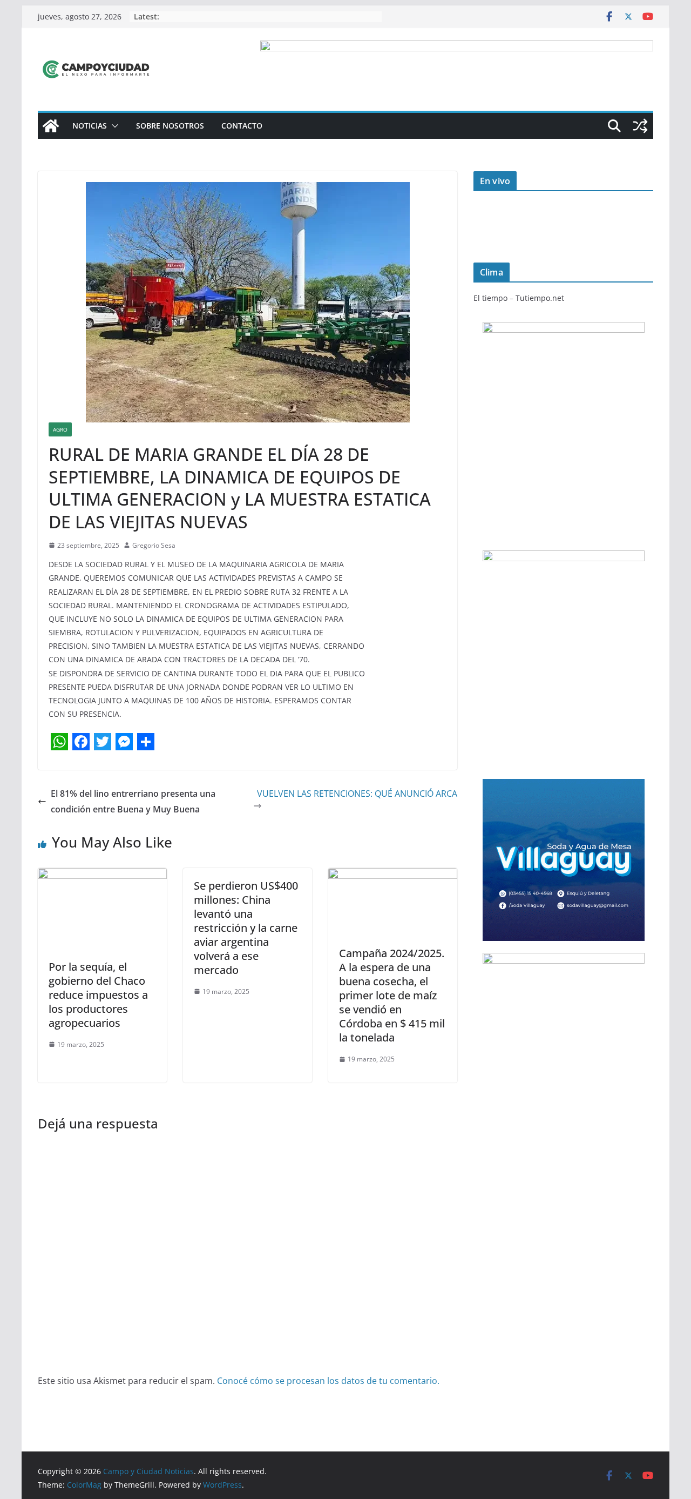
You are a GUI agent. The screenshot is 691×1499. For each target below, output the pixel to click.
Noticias (89, 125)
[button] (113, 125)
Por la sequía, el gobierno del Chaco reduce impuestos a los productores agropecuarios (98, 994)
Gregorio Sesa (153, 545)
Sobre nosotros (170, 125)
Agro (60, 429)
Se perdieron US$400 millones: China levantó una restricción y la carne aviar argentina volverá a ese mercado (246, 927)
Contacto (241, 125)
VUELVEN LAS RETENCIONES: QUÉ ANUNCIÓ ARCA (357, 793)
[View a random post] (640, 126)
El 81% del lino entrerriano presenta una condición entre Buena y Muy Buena (133, 801)
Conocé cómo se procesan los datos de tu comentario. (328, 1381)
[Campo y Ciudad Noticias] (51, 126)
